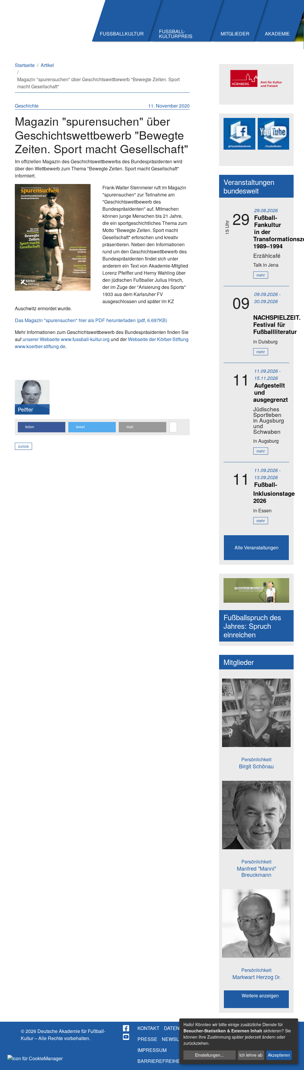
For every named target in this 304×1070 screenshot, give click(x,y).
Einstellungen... (209, 1055)
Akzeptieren (279, 1055)
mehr (260, 274)
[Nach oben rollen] (294, 1060)
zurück (23, 446)
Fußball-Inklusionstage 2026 (274, 492)
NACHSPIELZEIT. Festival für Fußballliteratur (277, 324)
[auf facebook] (126, 1028)
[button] (41, 427)
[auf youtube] (126, 1036)
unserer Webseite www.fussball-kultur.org (66, 339)
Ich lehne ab (250, 1055)
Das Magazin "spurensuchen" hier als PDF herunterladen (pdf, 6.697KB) (91, 320)
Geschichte (27, 105)
